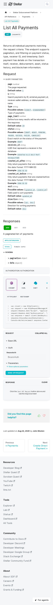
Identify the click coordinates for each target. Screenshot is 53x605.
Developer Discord (13, 543)
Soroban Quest (11, 476)
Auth (10, 348)
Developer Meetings (13, 547)
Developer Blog (11, 468)
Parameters (13, 363)
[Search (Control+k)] (47, 4)
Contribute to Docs (13, 539)
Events (6, 585)
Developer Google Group (16, 552)
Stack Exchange (11, 556)
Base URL (12, 341)
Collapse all (41, 333)
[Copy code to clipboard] (44, 306)
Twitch (6, 485)
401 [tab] (16, 228)
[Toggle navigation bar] (5, 4)
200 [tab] (7, 228)
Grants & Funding (12, 589)
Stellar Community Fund (16, 560)
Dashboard (9, 518)
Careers (7, 581)
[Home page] (5, 12)
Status (6, 514)
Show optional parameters (18, 367)
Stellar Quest (10, 472)
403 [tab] (24, 228)
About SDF (9, 576)
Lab (5, 510)
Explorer (7, 505)
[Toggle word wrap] (39, 306)
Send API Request (16, 373)
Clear (44, 382)
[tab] (7, 247)
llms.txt (7, 489)
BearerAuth (11, 352)
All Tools (7, 523)
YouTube (8, 481)
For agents (43, 600)
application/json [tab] (12, 240)
